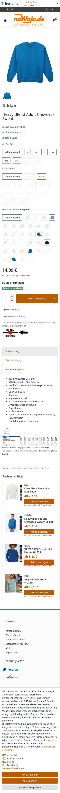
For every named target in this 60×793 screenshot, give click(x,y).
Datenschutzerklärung (17, 643)
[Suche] (46, 9)
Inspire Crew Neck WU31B (35, 581)
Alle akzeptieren (30, 774)
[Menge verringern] (12, 300)
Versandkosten (24, 275)
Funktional (12, 765)
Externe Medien (15, 758)
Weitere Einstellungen (13, 768)
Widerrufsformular (15, 639)
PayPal (10, 761)
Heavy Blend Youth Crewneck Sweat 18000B (38, 520)
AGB (8, 648)
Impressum (11, 652)
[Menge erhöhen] (12, 296)
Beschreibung (12, 351)
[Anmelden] (8, 9)
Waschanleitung (13, 360)
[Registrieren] (13, 9)
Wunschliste (12, 309)
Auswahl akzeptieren (30, 787)
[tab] (30, 351)
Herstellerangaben (14, 369)
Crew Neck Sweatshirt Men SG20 (37, 490)
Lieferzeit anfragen (16, 316)
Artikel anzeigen (39, 501)
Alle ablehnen (30, 780)
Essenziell (12, 755)
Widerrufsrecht (13, 635)
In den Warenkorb (36, 298)
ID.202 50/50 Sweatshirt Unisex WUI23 (38, 551)
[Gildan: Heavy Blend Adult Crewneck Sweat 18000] (30, 436)
